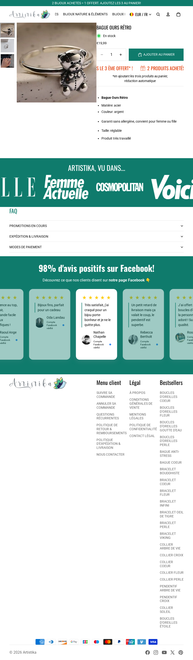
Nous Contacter (110, 454)
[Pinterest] (181, 652)
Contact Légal (142, 436)
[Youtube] (164, 652)
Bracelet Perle (168, 525)
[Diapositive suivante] (91, 63)
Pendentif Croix (168, 599)
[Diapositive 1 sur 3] (7, 30)
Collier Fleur (172, 572)
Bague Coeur (171, 462)
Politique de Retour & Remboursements (111, 429)
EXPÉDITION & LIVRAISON (28, 236)
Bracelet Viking (168, 536)
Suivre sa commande (105, 395)
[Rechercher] (158, 14)
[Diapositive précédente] (22, 63)
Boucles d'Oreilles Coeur (168, 397)
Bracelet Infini (168, 503)
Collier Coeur (166, 564)
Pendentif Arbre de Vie (170, 588)
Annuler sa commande (106, 405)
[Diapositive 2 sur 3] (7, 45)
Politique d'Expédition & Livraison (108, 444)
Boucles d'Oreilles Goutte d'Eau (171, 426)
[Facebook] (147, 652)
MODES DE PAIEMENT (25, 247)
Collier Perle (172, 579)
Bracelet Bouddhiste (170, 471)
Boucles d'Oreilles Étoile (168, 622)
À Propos (137, 393)
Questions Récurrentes (107, 416)
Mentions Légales (137, 416)
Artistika (29, 652)
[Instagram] (156, 652)
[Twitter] (172, 652)
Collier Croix (171, 555)
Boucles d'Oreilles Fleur (168, 411)
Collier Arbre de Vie (170, 546)
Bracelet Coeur (168, 482)
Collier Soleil (166, 610)
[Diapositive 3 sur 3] (7, 61)
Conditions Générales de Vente (141, 403)
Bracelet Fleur (168, 493)
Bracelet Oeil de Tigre (172, 514)
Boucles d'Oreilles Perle (168, 441)
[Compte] (168, 14)
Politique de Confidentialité (143, 427)
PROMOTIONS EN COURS (28, 226)
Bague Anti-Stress (169, 454)
